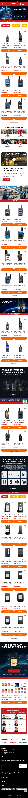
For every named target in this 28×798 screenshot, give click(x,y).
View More (14, 121)
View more (14, 638)
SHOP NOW (6, 179)
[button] (2, 4)
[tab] (5, 199)
